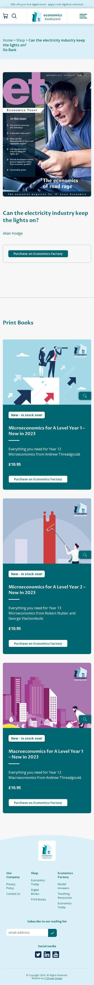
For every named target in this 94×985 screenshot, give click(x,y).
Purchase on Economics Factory (38, 254)
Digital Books (35, 892)
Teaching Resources (65, 896)
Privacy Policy (10, 886)
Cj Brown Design (53, 978)
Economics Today (38, 882)
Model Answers (63, 886)
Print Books (38, 899)
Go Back (9, 49)
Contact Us (13, 894)
